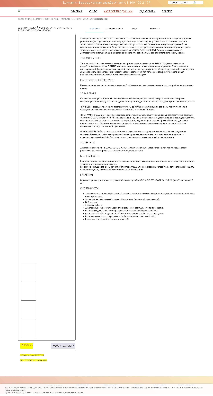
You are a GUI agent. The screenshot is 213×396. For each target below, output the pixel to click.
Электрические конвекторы (47, 19)
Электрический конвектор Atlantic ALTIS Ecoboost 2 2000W (84, 19)
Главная (76, 11)
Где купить (147, 11)
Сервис (167, 11)
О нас (93, 11)
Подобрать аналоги (63, 345)
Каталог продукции (118, 11)
